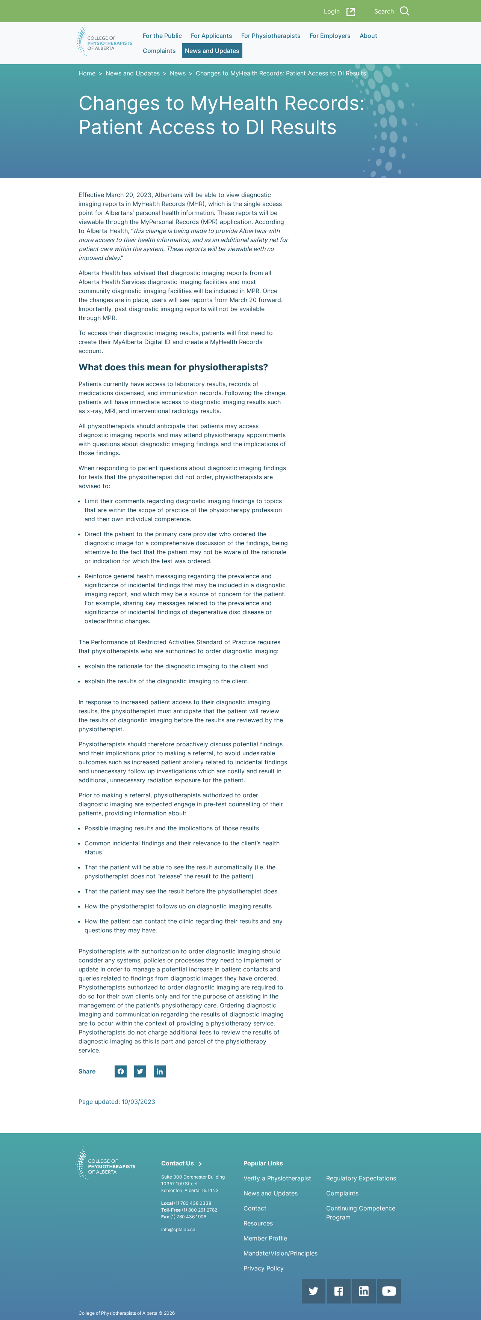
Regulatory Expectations (361, 1178)
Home (87, 73)
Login (332, 11)
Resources (258, 1223)
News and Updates (133, 73)
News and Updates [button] (212, 50)
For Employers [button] (330, 35)
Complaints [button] (159, 50)
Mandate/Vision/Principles (281, 1253)
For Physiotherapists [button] (271, 35)
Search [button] (384, 11)
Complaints (342, 1193)
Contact (255, 1208)
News (178, 73)
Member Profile (265, 1238)
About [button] (368, 35)
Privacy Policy (264, 1268)
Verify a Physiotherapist (277, 1178)
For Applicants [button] (211, 35)
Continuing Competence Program (360, 1212)
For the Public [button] (162, 35)
